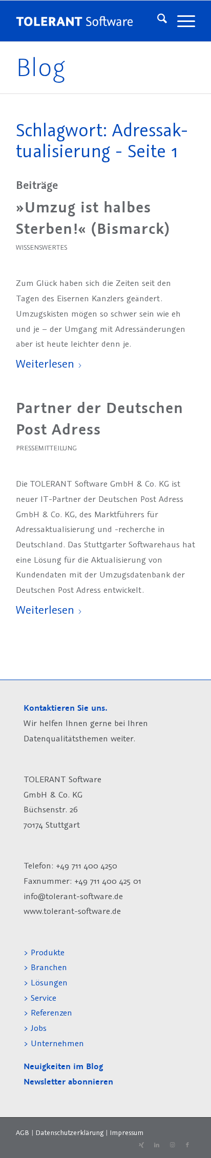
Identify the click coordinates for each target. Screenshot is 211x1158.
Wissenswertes (41, 247)
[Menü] (181, 21)
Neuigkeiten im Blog (63, 1066)
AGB (22, 1132)
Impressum (126, 1132)
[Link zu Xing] (141, 1145)
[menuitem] (157, 21)
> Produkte (44, 952)
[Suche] (157, 21)
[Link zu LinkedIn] (156, 1145)
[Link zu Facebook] (187, 1145)
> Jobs (36, 1027)
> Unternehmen (54, 1043)
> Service (40, 997)
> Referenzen (48, 1012)
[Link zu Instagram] (172, 1145)
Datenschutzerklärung (69, 1132)
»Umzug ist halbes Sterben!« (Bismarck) (93, 218)
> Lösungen (46, 982)
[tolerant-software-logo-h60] (74, 21)
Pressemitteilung (46, 447)
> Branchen (45, 967)
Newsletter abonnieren (68, 1082)
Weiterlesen (45, 363)
